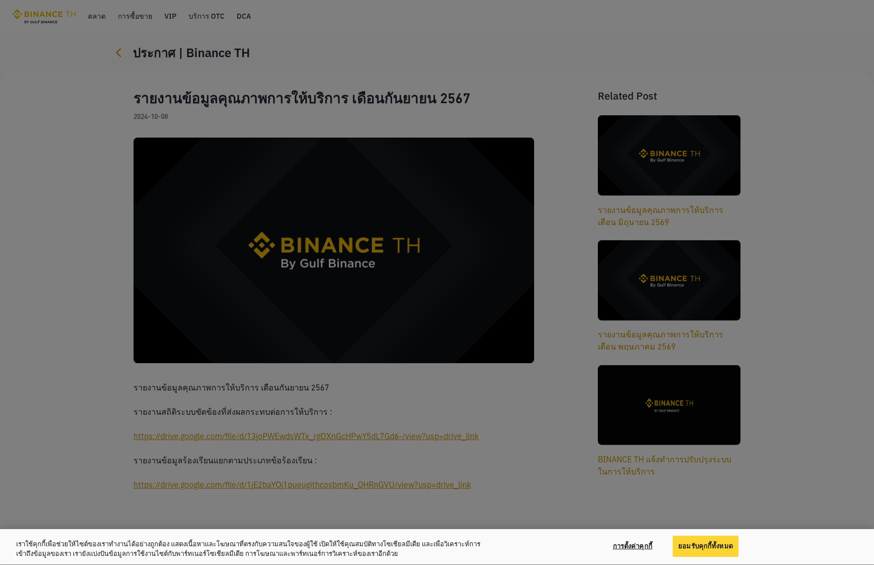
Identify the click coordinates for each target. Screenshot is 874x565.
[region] (437, 547)
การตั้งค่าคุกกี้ (632, 546)
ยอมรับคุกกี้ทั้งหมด (705, 546)
